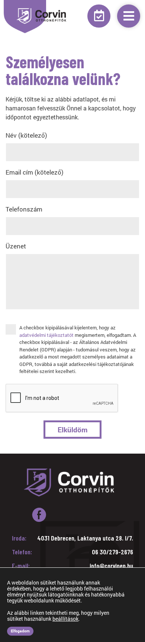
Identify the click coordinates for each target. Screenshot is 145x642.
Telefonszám (24, 209)
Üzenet (16, 246)
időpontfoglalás (98, 16)
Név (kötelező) (26, 135)
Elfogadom (20, 631)
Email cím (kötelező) (35, 172)
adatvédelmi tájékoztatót (46, 335)
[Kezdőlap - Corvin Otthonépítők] (42, 16)
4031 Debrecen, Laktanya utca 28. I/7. (85, 538)
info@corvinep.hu (111, 565)
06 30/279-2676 (112, 552)
